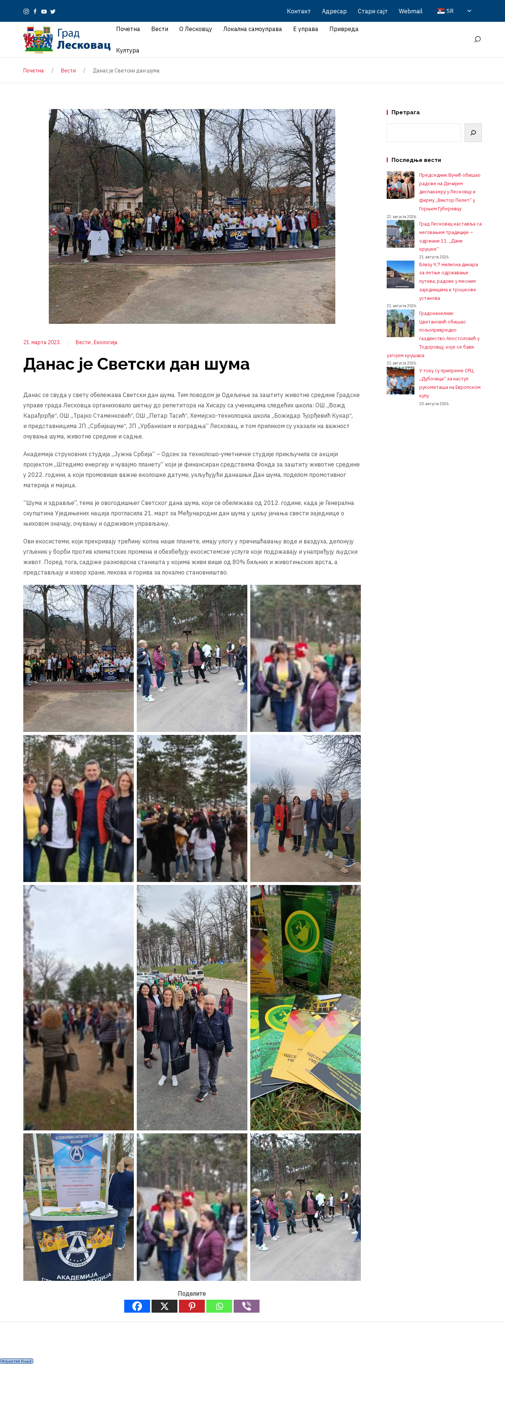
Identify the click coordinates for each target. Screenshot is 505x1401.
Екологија (106, 342)
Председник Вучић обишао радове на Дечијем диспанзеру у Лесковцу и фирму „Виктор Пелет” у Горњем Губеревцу (450, 192)
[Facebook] (35, 11)
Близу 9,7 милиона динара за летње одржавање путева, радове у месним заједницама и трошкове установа (448, 281)
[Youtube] (44, 11)
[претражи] (477, 39)
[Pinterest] (192, 1306)
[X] (164, 1306)
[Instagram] (26, 11)
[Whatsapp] (219, 1306)
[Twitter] (53, 11)
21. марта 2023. (42, 342)
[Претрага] (473, 132)
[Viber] (247, 1306)
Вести (84, 342)
